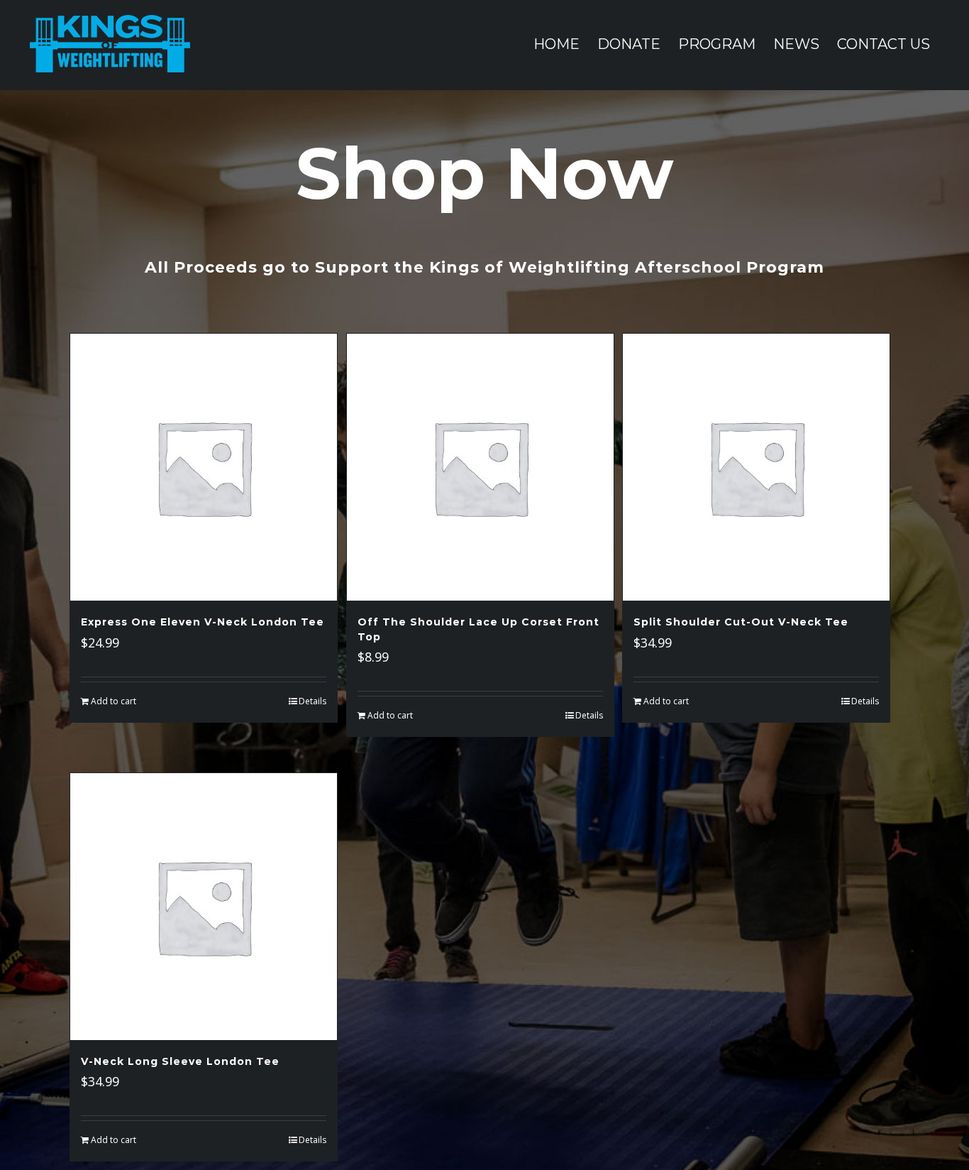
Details (312, 701)
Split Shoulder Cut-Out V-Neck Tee (740, 622)
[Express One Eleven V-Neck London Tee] (203, 467)
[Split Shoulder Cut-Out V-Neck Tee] (756, 467)
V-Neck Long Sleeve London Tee (180, 1061)
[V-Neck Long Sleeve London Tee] (203, 906)
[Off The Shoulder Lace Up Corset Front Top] (480, 467)
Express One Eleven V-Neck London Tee (202, 622)
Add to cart (113, 701)
